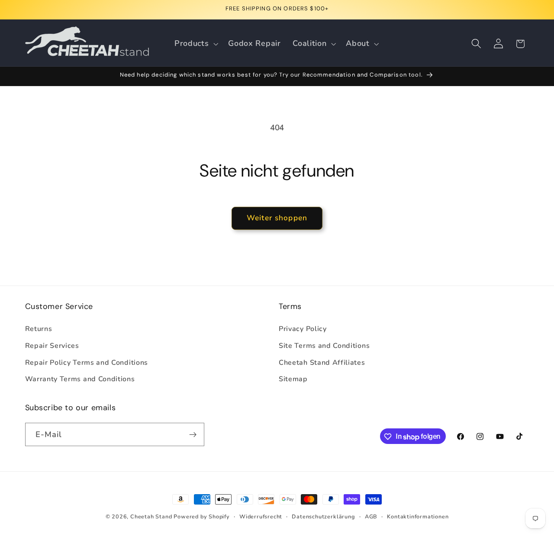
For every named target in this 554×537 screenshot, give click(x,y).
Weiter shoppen (277, 218)
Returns (38, 329)
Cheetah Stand (152, 516)
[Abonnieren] (193, 435)
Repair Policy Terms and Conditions (86, 362)
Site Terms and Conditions (324, 345)
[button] (195, 44)
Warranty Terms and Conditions (80, 379)
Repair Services (52, 345)
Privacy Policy (303, 329)
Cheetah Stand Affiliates (322, 362)
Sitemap (293, 379)
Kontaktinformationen (417, 516)
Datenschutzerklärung (323, 516)
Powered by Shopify (202, 516)
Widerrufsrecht (260, 516)
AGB (371, 516)
